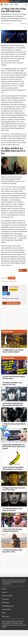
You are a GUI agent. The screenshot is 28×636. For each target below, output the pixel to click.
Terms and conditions (7, 595)
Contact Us (4, 592)
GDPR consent (5, 616)
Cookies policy (5, 602)
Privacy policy (5, 599)
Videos (11, 1)
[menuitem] (4, 1)
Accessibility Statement (8, 606)
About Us (4, 588)
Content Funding (6, 609)
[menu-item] (6, 4)
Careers (4, 612)
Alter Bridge (11, 278)
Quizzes (17, 1)
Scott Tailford (7, 23)
